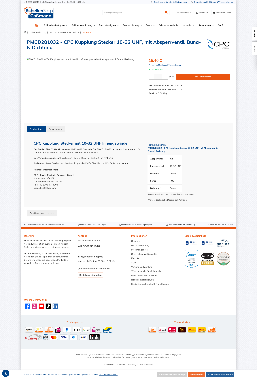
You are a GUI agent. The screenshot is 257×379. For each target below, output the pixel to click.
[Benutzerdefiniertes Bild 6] (223, 258)
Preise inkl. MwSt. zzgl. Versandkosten (165, 65)
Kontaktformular (102, 268)
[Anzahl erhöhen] (165, 77)
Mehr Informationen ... (108, 374)
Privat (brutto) (183, 12)
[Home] (36, 25)
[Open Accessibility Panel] (6, 373)
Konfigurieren (196, 374)
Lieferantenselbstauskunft (144, 275)
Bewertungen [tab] (55, 129)
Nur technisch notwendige (172, 374)
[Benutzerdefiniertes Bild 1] (191, 243)
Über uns (135, 241)
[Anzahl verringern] (151, 77)
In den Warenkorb (203, 76)
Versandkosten (121, 354)
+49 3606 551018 (31, 2)
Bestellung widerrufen (90, 275)
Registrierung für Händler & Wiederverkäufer (213, 2)
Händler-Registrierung (142, 279)
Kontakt (135, 258)
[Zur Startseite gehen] (39, 12)
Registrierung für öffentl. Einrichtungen (170, 2)
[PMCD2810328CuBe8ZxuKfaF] (85, 86)
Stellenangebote (139, 249)
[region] (85, 86)
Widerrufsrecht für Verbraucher (146, 271)
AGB (133, 262)
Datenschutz (121, 364)
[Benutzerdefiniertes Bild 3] (223, 243)
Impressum (109, 364)
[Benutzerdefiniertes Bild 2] (207, 243)
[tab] (36, 129)
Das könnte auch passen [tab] (42, 213)
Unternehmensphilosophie (144, 254)
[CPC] (218, 45)
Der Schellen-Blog (140, 245)
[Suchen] (166, 12)
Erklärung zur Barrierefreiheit (140, 364)
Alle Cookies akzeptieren (220, 374)
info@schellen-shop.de (51, 2)
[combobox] (133, 12)
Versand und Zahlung (141, 266)
